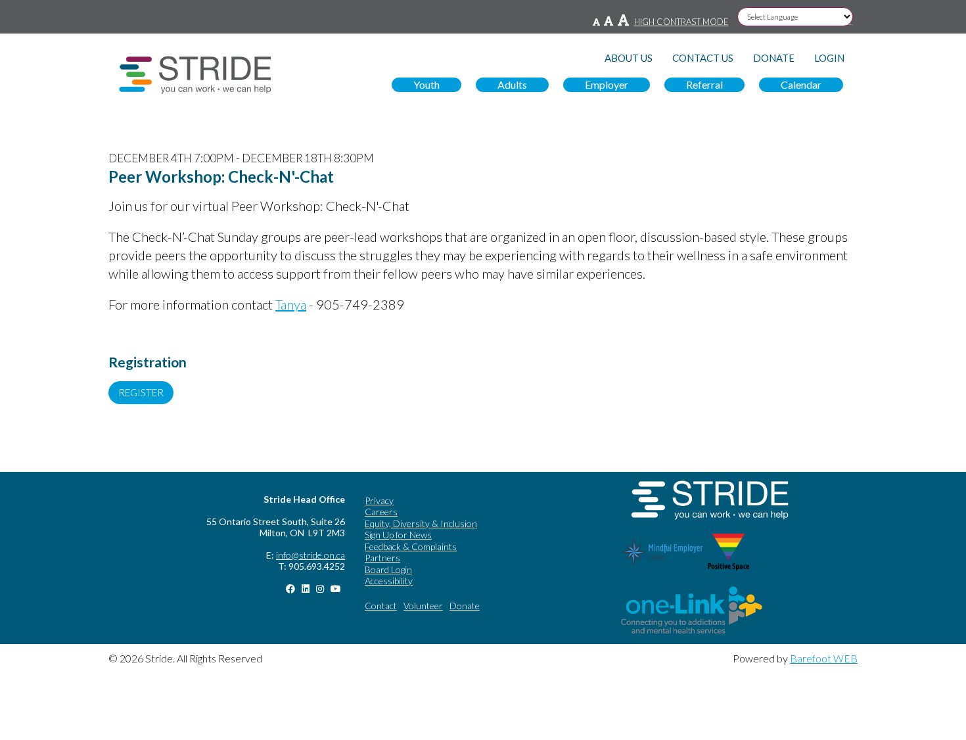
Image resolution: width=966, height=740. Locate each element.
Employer (606, 84)
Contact (381, 605)
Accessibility (389, 580)
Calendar (801, 84)
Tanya (290, 304)
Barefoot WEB (824, 658)
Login (829, 58)
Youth (426, 84)
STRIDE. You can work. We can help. (194, 74)
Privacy (379, 500)
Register (141, 392)
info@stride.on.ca (310, 555)
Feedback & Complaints (411, 546)
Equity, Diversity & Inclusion (421, 523)
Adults (512, 84)
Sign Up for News (398, 534)
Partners (382, 557)
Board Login (388, 569)
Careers (381, 511)
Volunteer (423, 605)
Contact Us (702, 58)
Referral (704, 84)
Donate (773, 58)
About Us (629, 58)
